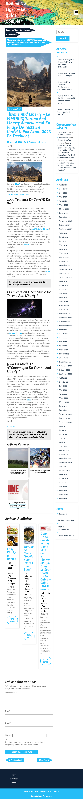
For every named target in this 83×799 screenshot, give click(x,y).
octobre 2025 (64, 225)
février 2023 (64, 354)
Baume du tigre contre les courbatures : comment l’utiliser (64, 86)
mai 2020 (63, 486)
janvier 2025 (64, 261)
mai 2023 (63, 341)
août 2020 (63, 474)
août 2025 (63, 233)
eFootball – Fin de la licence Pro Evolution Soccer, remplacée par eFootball (66, 166)
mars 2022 (63, 398)
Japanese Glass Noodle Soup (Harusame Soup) (29, 558)
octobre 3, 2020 (12, 566)
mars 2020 (63, 494)
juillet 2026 (63, 189)
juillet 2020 (63, 478)
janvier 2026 (64, 213)
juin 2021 (63, 434)
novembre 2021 (65, 414)
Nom (7, 711)
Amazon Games (15, 333)
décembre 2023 (65, 313)
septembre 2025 (65, 229)
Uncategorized (11, 34)
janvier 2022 (64, 406)
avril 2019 (63, 498)
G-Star (48, 271)
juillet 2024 (63, 285)
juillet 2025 (63, 237)
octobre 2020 (64, 466)
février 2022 (64, 402)
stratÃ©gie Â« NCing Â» (40, 229)
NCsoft (17, 184)
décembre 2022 (65, 362)
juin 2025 (63, 241)
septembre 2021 (65, 422)
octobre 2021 (64, 418)
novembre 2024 (65, 269)
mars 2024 (63, 301)
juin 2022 (63, 386)
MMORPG (11, 194)
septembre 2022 (65, 374)
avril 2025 (63, 249)
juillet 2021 (63, 430)
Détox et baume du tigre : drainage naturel (65, 111)
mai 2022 (63, 390)
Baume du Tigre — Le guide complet (16, 12)
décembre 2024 (65, 265)
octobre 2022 (64, 370)
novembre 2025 (65, 221)
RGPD (14, 775)
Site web (8, 735)
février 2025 (64, 257)
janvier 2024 (64, 309)
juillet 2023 (63, 333)
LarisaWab (63, 132)
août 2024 (63, 281)
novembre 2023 (65, 317)
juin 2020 (63, 482)
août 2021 (63, 426)
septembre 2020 (65, 470)
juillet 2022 (63, 382)
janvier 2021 (64, 454)
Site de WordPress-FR (66, 535)
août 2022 (63, 378)
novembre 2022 (65, 366)
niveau (29, 400)
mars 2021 (63, 446)
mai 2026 (63, 197)
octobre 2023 (64, 321)
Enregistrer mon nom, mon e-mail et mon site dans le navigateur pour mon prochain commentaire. (25, 743)
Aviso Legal (14, 779)
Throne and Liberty (22, 194)
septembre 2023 (65, 325)
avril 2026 (63, 201)
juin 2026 (63, 193)
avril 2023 (63, 346)
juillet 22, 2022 (29, 577)
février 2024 (64, 305)
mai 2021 (63, 438)
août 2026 (63, 185)
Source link (11, 426)
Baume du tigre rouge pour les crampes (66, 74)
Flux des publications (66, 520)
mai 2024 (63, 293)
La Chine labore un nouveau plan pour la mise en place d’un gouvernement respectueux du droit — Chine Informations (66, 150)
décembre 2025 (65, 217)
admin (43, 142)
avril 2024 (63, 297)
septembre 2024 (65, 277)
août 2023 (63, 329)
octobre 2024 (64, 273)
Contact (14, 782)
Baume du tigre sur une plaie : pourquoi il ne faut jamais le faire (66, 99)
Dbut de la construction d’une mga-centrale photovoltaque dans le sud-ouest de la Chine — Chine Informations (45, 561)
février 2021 (64, 450)
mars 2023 (63, 350)
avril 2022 (63, 394)
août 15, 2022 (16, 142)
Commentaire (11, 693)
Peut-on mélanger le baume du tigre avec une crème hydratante (65, 63)
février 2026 (64, 209)
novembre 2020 (65, 462)
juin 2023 (63, 338)
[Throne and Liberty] (24, 171)
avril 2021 (63, 442)
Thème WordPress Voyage (34, 791)
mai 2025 (63, 245)
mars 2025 (63, 253)
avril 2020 (63, 490)
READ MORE (14, 621)
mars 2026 (63, 205)
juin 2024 (63, 289)
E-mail (8, 723)
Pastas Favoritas (64, 134)
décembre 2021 (65, 410)
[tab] (76, 12)
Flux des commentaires (63, 528)
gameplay (26, 245)
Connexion (63, 514)
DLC (20, 407)
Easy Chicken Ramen (11, 554)
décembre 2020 (65, 458)
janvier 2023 (64, 358)
